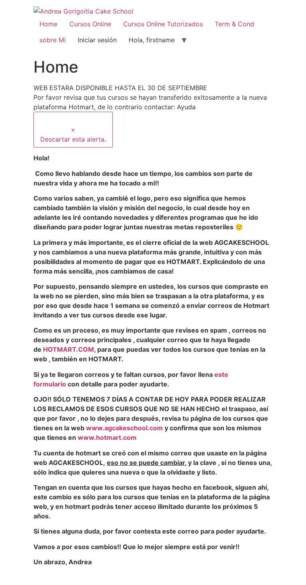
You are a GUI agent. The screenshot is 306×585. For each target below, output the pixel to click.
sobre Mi (52, 40)
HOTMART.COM (68, 349)
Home (48, 24)
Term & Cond (234, 24)
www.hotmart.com (107, 437)
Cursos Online (90, 24)
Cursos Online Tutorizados (163, 24)
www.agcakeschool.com (124, 428)
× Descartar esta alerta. (73, 134)
